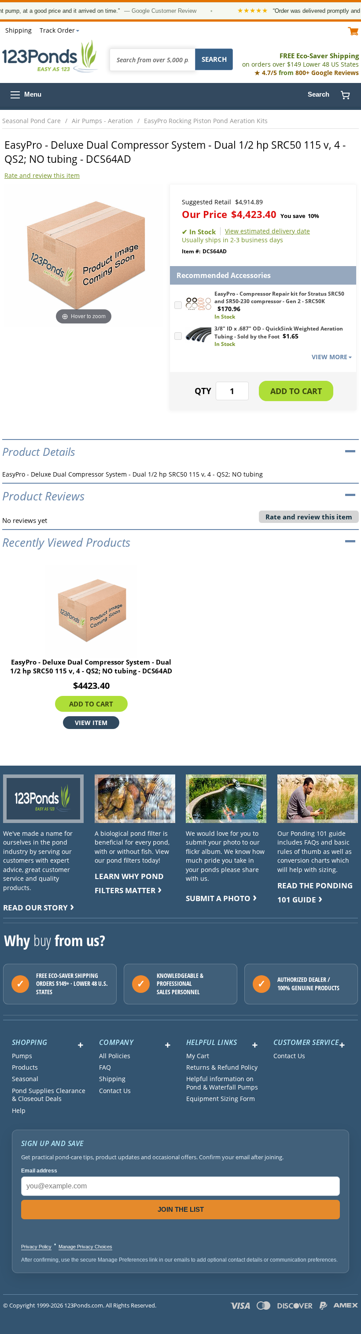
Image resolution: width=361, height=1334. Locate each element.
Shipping (18, 30)
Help (19, 1111)
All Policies (114, 1056)
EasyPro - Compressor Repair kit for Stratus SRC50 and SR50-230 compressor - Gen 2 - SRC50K (279, 297)
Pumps (22, 1056)
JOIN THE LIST (181, 1209)
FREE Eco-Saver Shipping (300, 59)
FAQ (105, 1067)
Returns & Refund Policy (222, 1067)
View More (329, 357)
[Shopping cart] (345, 95)
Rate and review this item (42, 175)
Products (25, 1067)
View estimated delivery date (267, 231)
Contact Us (115, 1091)
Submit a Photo (218, 898)
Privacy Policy (36, 1246)
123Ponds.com (50, 56)
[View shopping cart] (353, 30)
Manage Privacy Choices (85, 1246)
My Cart (197, 1056)
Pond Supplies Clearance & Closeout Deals (48, 1095)
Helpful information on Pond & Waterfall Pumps (222, 1083)
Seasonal (25, 1079)
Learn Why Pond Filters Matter (129, 883)
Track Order (57, 30)
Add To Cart (91, 703)
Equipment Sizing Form (220, 1099)
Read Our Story (35, 907)
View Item (91, 722)
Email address (39, 1171)
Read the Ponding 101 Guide (315, 892)
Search (318, 94)
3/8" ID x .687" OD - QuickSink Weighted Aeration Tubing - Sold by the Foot (278, 332)
